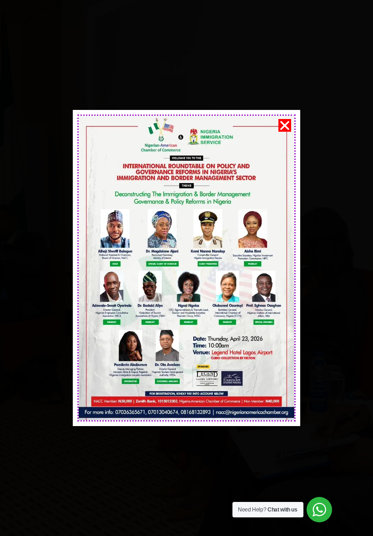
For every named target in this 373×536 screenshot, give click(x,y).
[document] (186, 268)
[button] (284, 125)
